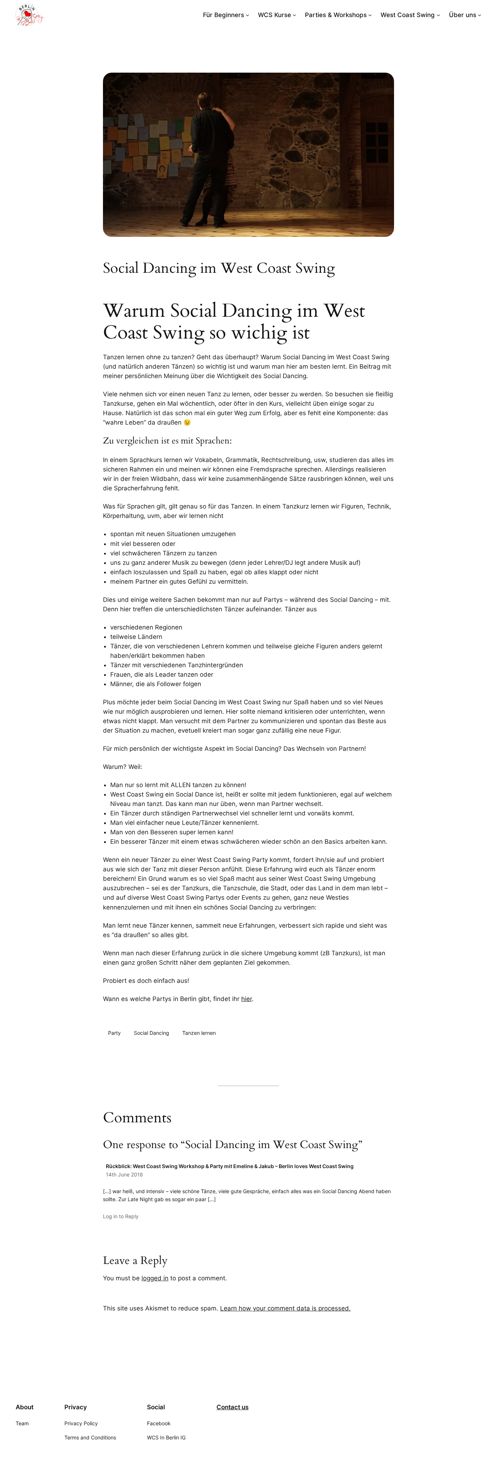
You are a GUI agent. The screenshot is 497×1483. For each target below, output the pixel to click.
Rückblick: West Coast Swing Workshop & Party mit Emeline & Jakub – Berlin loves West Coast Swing (230, 1166)
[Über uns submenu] (479, 15)
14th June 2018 (124, 1174)
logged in (155, 1278)
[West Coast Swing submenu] (438, 15)
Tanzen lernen (199, 1033)
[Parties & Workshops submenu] (370, 15)
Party (114, 1033)
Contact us (232, 1407)
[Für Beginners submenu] (247, 15)
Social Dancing (151, 1033)
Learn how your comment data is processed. (285, 1308)
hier (246, 998)
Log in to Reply (121, 1216)
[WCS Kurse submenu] (294, 15)
